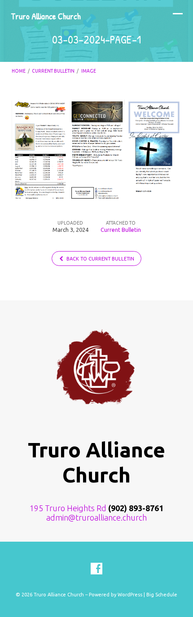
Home (19, 71)
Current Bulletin (53, 71)
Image (88, 71)
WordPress (130, 594)
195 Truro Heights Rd (68, 508)
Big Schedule (161, 594)
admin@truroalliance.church (96, 517)
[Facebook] (96, 569)
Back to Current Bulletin (99, 258)
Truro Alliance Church (46, 16)
